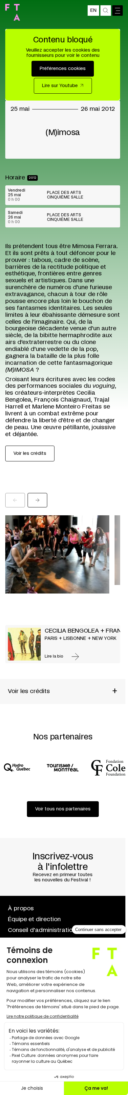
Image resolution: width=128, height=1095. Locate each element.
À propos (21, 909)
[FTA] (12, 12)
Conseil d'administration (42, 930)
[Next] (37, 500)
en (93, 10)
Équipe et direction (34, 919)
